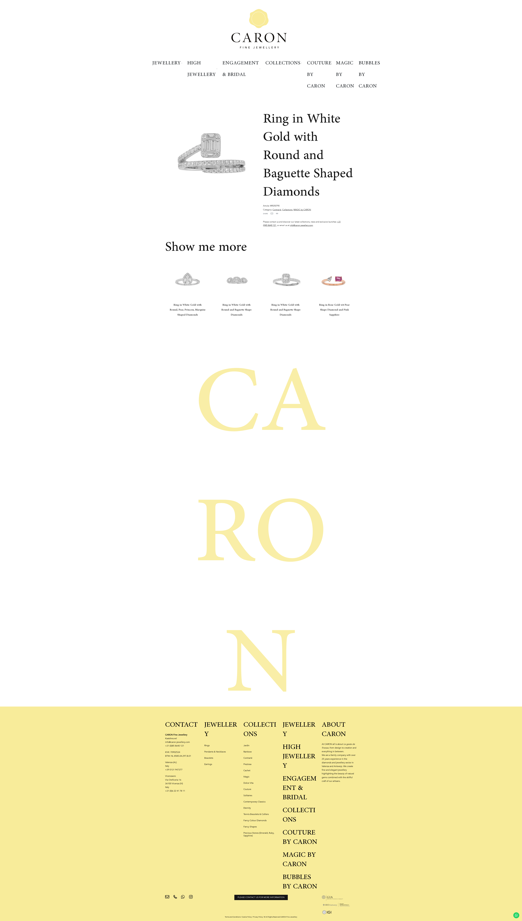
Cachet (246, 770)
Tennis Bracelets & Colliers (256, 814)
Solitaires (247, 795)
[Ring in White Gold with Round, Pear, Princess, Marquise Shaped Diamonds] (188, 280)
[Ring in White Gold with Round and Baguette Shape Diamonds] (237, 280)
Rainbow (247, 751)
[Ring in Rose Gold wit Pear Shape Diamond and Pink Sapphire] (334, 280)
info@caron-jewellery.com (301, 225)
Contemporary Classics (254, 801)
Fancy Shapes (250, 826)
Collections (287, 209)
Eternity (247, 808)
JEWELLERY (220, 729)
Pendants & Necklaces (215, 751)
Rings (207, 745)
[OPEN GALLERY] (212, 153)
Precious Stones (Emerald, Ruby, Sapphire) (258, 834)
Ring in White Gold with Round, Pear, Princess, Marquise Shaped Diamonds (188, 310)
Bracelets (208, 758)
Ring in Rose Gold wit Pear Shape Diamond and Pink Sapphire (334, 310)
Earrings (208, 764)
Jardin (246, 745)
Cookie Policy (247, 917)
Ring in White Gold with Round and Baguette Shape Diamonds (236, 310)
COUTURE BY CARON (300, 837)
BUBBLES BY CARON (300, 882)
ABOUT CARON (334, 729)
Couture (247, 789)
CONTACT (181, 725)
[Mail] (272, 213)
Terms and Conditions (233, 917)
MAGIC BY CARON (299, 859)
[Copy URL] (277, 213)
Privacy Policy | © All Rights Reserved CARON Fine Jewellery (275, 917)
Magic (246, 776)
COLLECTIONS (259, 729)
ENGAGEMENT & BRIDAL (299, 788)
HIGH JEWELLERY (299, 756)
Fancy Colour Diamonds (255, 820)
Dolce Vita (248, 783)
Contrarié (277, 209)
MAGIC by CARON (302, 209)
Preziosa (247, 764)
